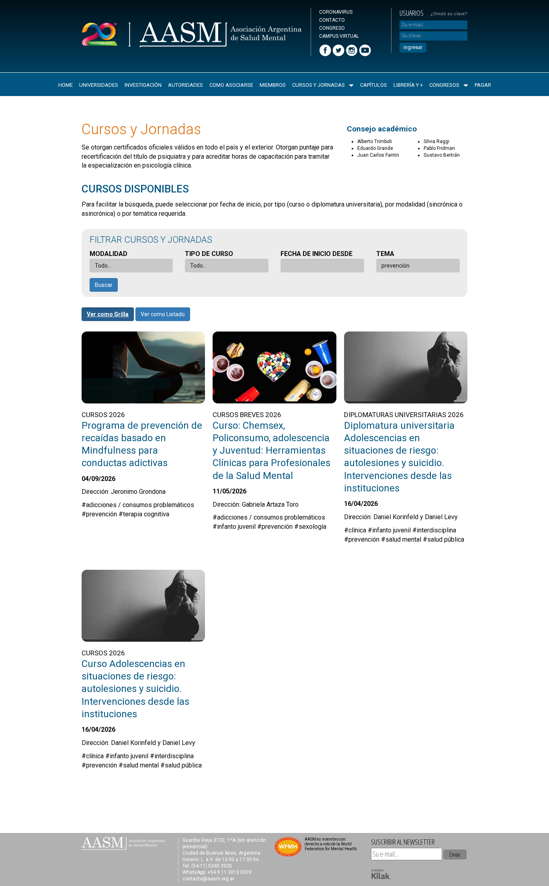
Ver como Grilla (108, 314)
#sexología (310, 526)
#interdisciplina (434, 530)
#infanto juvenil (234, 526)
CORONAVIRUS (335, 12)
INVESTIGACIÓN (143, 85)
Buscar (104, 285)
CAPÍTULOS (373, 85)
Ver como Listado (163, 314)
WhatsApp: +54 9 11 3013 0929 (217, 872)
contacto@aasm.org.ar (208, 879)
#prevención (99, 514)
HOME (65, 85)
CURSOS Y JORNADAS (318, 85)
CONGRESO (332, 28)
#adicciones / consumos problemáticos (138, 505)
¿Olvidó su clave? (448, 13)
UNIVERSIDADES (98, 85)
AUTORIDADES (185, 85)
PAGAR (483, 85)
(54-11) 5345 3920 (211, 866)
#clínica (355, 530)
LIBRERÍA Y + (408, 85)
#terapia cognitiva (144, 514)
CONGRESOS (444, 85)
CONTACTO (332, 20)
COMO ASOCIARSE (231, 85)
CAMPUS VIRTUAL (339, 36)
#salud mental (401, 539)
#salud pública (443, 539)
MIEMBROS (273, 85)
